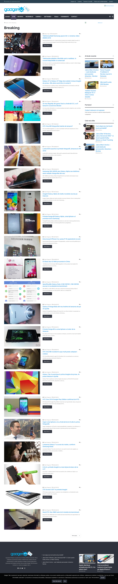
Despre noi (73, 1)
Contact (111, 1)
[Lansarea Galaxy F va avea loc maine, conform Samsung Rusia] (22, 452)
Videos (56, 16)
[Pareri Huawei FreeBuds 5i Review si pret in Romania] (107, 64)
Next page (74, 535)
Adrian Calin (47, 33)
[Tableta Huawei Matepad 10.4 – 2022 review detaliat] (91, 85)
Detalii (102, 577)
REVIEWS (20, 16)
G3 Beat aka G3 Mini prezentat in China (56, 261)
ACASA (7, 16)
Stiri (10, 22)
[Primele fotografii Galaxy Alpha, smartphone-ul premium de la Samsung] (22, 223)
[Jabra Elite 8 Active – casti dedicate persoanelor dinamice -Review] (91, 64)
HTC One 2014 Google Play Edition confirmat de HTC (61, 399)
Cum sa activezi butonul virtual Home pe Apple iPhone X (104, 567)
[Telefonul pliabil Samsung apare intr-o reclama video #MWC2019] (22, 43)
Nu (65, 581)
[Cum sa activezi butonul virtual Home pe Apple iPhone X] (105, 558)
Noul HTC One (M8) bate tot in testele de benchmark (61, 512)
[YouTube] (23, 568)
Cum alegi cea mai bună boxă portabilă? (53, 555)
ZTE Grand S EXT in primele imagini (55, 489)
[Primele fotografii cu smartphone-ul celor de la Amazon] (22, 336)
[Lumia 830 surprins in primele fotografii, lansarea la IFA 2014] (22, 156)
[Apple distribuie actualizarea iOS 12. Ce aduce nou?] (87, 558)
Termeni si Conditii (87, 1)
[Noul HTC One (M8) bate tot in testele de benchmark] (22, 519)
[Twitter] (21, 568)
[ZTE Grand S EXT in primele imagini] (22, 497)
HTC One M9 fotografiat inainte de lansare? (58, 126)
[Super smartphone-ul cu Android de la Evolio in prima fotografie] (22, 429)
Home (6, 22)
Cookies (80, 1)
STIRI (13, 16)
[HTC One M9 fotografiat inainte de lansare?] (22, 133)
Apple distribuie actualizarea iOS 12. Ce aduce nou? (87, 567)
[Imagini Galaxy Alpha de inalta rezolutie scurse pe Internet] (22, 201)
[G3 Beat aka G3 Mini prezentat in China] (22, 269)
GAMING (38, 16)
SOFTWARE (47, 16)
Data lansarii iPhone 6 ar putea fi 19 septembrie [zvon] (61, 239)
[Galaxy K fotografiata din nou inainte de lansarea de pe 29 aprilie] (22, 314)
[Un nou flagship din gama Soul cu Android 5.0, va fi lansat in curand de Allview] (22, 111)
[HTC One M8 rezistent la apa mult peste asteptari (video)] (22, 359)
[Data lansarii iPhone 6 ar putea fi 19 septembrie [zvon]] (22, 246)
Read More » (47, 45)
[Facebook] (18, 568)
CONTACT (74, 16)
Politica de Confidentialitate (100, 1)
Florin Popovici (47, 56)
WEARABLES (29, 16)
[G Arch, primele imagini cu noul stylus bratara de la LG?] (22, 474)
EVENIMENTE (65, 16)
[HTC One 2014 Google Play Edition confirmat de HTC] (22, 406)
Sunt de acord (57, 581)
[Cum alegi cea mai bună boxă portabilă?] (89, 128)
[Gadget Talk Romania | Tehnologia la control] (17, 8)
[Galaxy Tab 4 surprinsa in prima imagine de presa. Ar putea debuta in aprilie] (22, 382)
